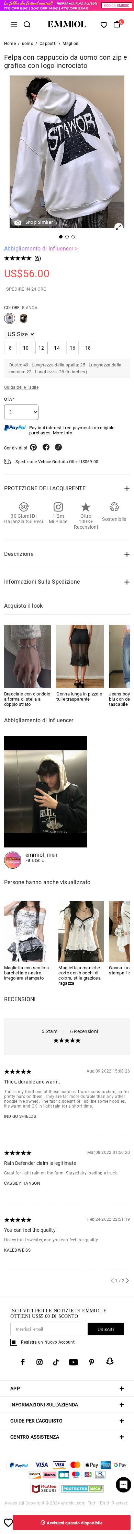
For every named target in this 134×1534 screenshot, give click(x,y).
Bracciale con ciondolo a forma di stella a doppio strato (27, 699)
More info (62, 432)
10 (26, 348)
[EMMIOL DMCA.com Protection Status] (83, 1493)
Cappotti (48, 43)
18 (88, 348)
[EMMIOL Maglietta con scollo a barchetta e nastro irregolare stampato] (26, 931)
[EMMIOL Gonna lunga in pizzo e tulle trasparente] (80, 656)
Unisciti (106, 1329)
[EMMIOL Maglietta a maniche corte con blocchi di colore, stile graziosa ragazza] (81, 931)
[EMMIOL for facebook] (23, 1362)
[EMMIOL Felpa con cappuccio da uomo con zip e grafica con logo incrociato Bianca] (9, 321)
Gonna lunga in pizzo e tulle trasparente (79, 696)
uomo (27, 43)
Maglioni (71, 43)
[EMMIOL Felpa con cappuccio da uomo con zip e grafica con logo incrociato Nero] (23, 321)
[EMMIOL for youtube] (73, 1362)
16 (73, 348)
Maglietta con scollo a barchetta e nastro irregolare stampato (26, 973)
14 (57, 348)
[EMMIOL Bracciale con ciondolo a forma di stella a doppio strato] (28, 656)
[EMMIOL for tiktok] (55, 1362)
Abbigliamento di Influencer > (41, 248)
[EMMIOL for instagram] (39, 1362)
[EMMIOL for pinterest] (92, 1362)
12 (41, 348)
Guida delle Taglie (21, 387)
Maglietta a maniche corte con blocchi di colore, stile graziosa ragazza (79, 975)
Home (10, 43)
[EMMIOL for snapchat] (109, 1361)
